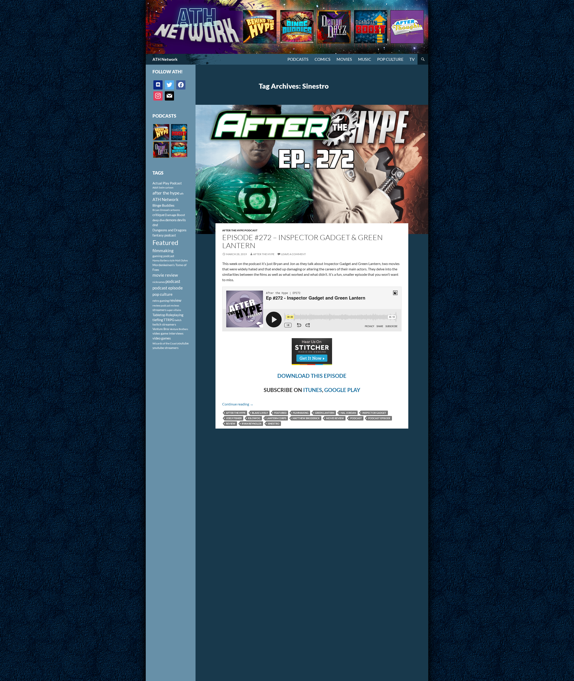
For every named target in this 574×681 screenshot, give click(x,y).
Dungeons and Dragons (169, 230)
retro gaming (160, 300)
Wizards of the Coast (164, 343)
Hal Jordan (348, 412)
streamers (159, 310)
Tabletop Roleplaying (167, 315)
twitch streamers (164, 324)
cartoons (174, 210)
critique (158, 215)
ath (182, 193)
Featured (280, 412)
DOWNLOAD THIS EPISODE (311, 375)
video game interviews (167, 333)
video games (161, 338)
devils (181, 220)
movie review (335, 418)
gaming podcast (163, 256)
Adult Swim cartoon (162, 187)
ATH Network (165, 59)
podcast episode (379, 418)
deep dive (158, 220)
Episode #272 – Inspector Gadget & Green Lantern (302, 241)
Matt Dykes (181, 260)
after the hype (236, 412)
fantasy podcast (164, 235)
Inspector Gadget (374, 412)
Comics (322, 59)
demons (171, 220)
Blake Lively (260, 412)
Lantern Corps (276, 418)
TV (412, 59)
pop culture (162, 294)
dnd (155, 225)
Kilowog (254, 418)
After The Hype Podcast (239, 230)
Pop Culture (390, 59)
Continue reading (237, 404)
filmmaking (301, 412)
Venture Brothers (179, 329)
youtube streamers (165, 348)
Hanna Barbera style (163, 260)
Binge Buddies (163, 205)
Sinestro (273, 423)
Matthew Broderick (306, 418)
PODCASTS (298, 59)
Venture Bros (160, 329)
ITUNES (312, 390)
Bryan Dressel (160, 210)
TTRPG (168, 320)
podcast (356, 418)
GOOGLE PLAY (342, 390)
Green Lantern (324, 412)
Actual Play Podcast (167, 183)
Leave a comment (293, 254)
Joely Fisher (234, 418)
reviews (175, 305)
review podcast (161, 305)
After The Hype (263, 254)
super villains (174, 310)
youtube (183, 343)
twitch (178, 320)
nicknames (158, 282)
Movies (344, 59)
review (230, 423)
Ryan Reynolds (251, 423)
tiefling (157, 320)
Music (364, 59)
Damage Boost (175, 215)
